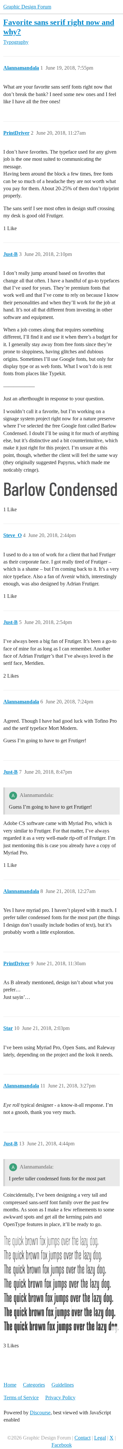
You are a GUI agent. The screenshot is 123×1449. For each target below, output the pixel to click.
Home (10, 1385)
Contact (82, 1438)
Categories (34, 1385)
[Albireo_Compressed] (61, 1284)
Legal (100, 1438)
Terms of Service (21, 1397)
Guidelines (62, 1385)
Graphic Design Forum (27, 6)
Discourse (40, 1412)
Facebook (61, 1445)
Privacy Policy (60, 1397)
